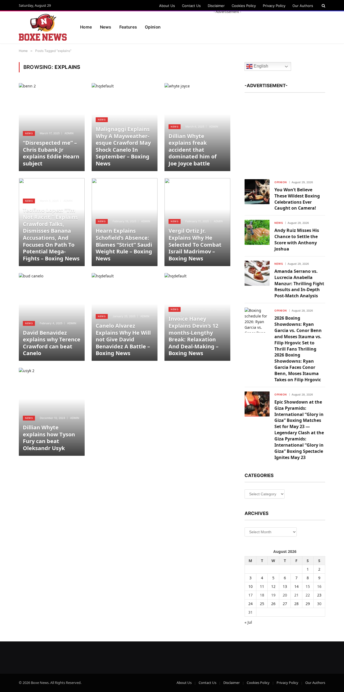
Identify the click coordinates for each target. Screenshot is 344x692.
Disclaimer (216, 5)
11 (262, 586)
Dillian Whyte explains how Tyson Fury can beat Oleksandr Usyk (49, 437)
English (260, 66)
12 (273, 586)
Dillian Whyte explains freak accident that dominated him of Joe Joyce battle (193, 150)
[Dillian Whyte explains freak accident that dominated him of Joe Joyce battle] (197, 127)
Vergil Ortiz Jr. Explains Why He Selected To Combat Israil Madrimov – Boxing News (195, 244)
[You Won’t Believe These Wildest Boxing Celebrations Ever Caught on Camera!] (257, 191)
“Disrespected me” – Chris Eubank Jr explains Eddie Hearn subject (51, 153)
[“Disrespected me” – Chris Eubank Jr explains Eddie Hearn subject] (52, 127)
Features (128, 27)
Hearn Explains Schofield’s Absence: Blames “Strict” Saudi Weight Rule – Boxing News (124, 244)
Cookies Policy (244, 5)
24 (250, 603)
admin (68, 133)
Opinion (280, 182)
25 (262, 603)
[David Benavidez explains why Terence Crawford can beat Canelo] (52, 317)
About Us (167, 5)
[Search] (323, 5)
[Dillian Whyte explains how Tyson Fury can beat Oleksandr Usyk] (52, 412)
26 (273, 603)
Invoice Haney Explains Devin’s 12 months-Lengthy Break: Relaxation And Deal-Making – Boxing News (193, 336)
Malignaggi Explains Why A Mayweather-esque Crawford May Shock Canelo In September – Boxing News (123, 146)
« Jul (248, 622)
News (105, 27)
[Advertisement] (227, 26)
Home (86, 27)
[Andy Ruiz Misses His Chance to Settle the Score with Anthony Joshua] (257, 232)
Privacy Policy (274, 5)
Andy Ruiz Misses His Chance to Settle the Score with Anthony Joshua (296, 239)
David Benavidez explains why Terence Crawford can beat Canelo (51, 343)
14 (296, 586)
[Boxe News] (43, 27)
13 (285, 586)
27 (285, 603)
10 (250, 586)
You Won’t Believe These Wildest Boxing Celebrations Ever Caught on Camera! (297, 199)
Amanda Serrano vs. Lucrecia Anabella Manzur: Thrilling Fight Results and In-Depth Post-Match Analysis (299, 283)
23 (319, 595)
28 (296, 603)
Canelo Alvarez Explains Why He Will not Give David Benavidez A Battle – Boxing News (123, 339)
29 (308, 603)
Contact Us (191, 5)
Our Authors (302, 5)
